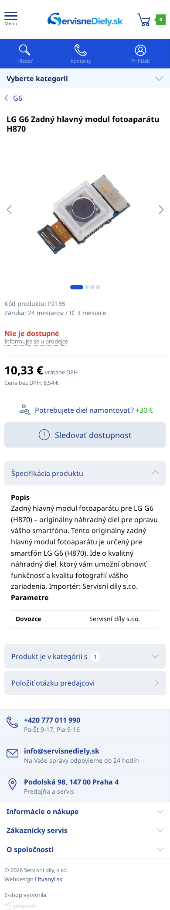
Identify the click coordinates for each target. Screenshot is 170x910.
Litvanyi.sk (48, 879)
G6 (17, 98)
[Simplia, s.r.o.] (85, 905)
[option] (85, 209)
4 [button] (98, 287)
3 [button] (92, 287)
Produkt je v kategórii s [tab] (54, 656)
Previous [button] (9, 209)
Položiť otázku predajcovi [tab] (53, 683)
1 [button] (76, 287)
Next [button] (161, 209)
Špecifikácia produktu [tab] (47, 473)
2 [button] (87, 287)
